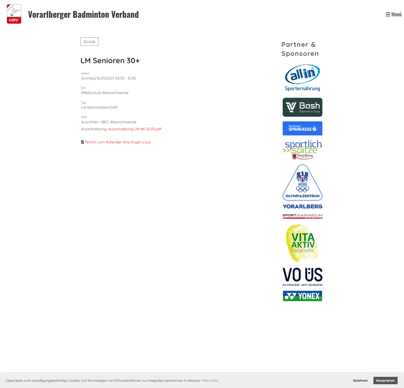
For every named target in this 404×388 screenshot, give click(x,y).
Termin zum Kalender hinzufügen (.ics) (118, 142)
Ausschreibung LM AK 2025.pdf (135, 129)
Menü (396, 14)
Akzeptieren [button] (385, 380)
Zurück (89, 41)
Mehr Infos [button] (210, 380)
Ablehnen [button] (360, 380)
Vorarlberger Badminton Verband (83, 14)
